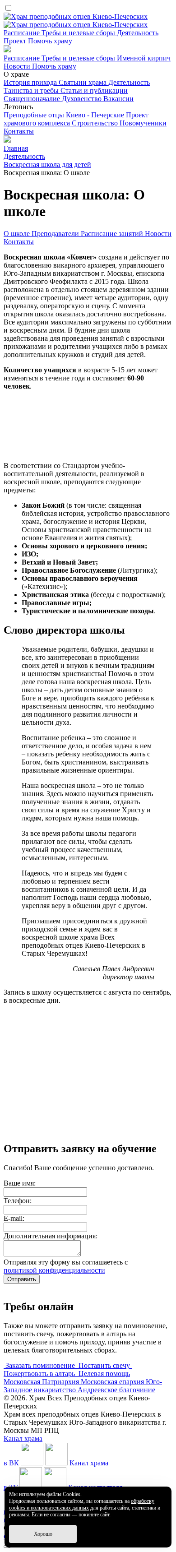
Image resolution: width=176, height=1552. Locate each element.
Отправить (21, 1279)
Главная (16, 148)
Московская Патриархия (42, 1381)
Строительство (96, 123)
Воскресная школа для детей (47, 164)
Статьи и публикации (94, 90)
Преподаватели (56, 233)
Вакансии (118, 98)
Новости (18, 66)
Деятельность (137, 33)
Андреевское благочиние (116, 1390)
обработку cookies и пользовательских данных (81, 1504)
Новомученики (143, 123)
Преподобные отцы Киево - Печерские (65, 115)
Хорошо (43, 1534)
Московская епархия (113, 1381)
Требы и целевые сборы (79, 33)
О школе (18, 233)
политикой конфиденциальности (54, 1270)
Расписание (23, 33)
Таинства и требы (32, 90)
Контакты (19, 131)
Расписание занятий (113, 233)
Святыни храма (83, 82)
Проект (16, 41)
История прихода (31, 82)
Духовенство (82, 98)
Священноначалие (33, 98)
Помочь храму (50, 41)
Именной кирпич (144, 58)
